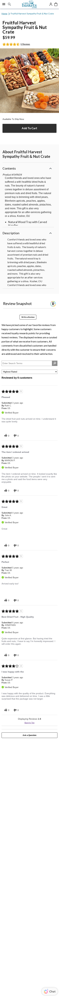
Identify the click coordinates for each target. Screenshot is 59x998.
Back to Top (29, 723)
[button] (28, 168)
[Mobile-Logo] (29, 4)
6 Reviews (25, 44)
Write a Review (27, 317)
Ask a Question (29, 735)
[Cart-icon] (56, 4)
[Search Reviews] (54, 363)
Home (4, 13)
